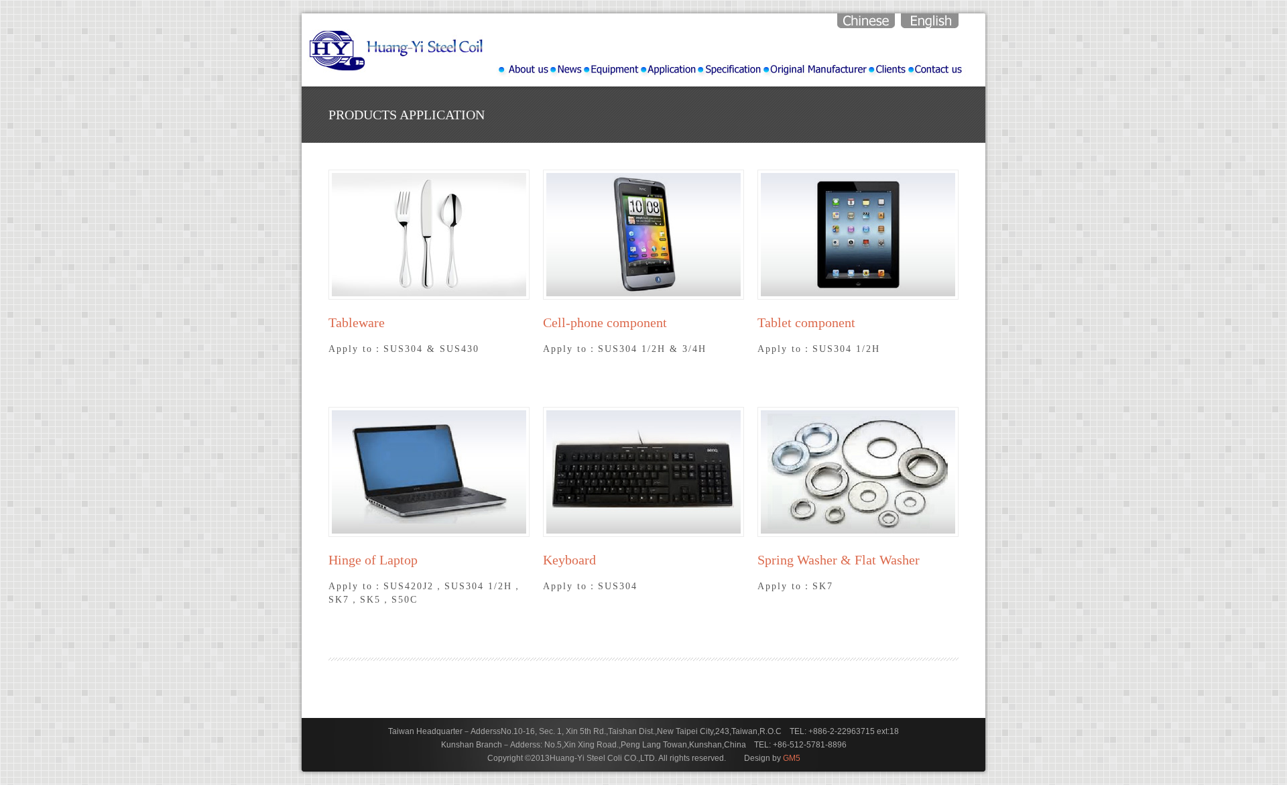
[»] (610, 69)
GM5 (791, 758)
